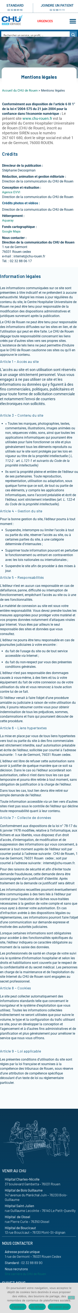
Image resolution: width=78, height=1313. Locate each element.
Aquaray (8, 220)
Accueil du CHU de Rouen (20, 90)
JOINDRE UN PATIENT (57, 5)
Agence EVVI (11, 192)
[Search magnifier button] (73, 34)
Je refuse (37, 1306)
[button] (72, 21)
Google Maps (11, 231)
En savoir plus (59, 1306)
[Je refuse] (71, 1298)
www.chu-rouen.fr (37, 118)
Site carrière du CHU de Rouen (25, 1274)
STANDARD (15, 5)
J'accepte (17, 1306)
